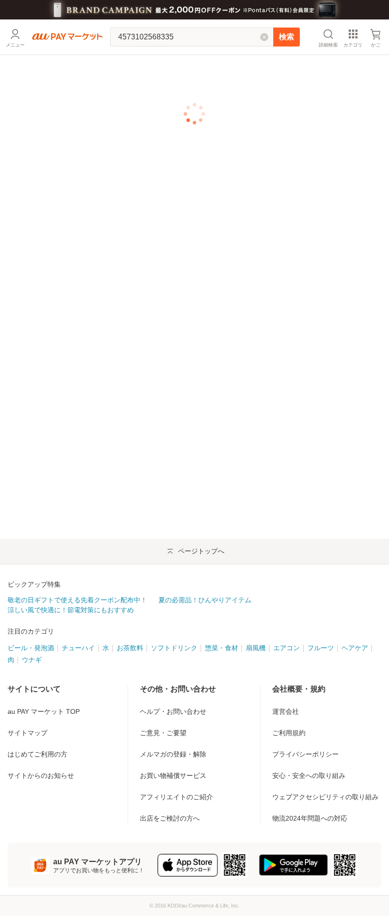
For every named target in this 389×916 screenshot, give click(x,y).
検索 (286, 37)
